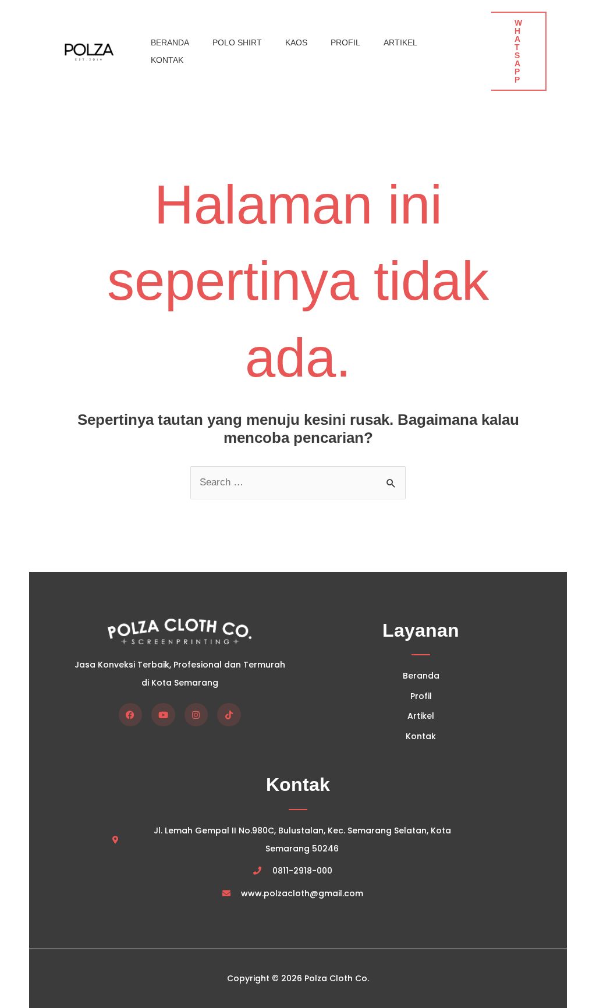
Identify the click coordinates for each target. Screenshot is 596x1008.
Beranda (170, 42)
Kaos (296, 42)
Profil (345, 42)
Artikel (400, 42)
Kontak (167, 60)
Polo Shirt (237, 42)
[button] (519, 51)
